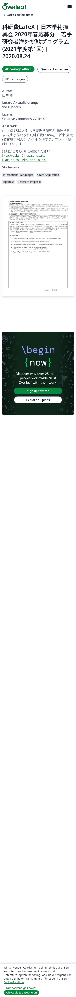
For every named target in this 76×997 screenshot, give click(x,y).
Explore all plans (38, 400)
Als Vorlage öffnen (18, 69)
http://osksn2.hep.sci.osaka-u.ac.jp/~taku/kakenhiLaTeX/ (24, 157)
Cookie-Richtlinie (14, 982)
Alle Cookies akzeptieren (21, 992)
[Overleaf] (14, 6)
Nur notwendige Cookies (21, 988)
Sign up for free (38, 391)
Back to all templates (18, 15)
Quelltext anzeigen (54, 69)
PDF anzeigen (15, 79)
